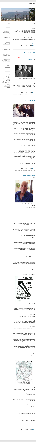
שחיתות (6, 84)
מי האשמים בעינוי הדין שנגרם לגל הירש (6, 53)
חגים (4, 80)
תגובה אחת (33, 28)
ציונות (9, 84)
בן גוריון (7, 79)
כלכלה (4, 81)
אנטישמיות (22, 94)
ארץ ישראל (4, 78)
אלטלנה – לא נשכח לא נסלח (30, 26)
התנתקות (7, 80)
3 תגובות (34, 177)
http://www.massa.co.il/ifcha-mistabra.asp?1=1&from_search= (28, 210)
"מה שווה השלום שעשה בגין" (30, 59)
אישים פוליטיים (7, 77)
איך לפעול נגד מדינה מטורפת (7, 31)
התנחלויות (14, 94)
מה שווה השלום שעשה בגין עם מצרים (28, 100)
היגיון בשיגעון (32, 3)
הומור (5, 79)
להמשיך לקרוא (33, 43)
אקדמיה (7, 78)
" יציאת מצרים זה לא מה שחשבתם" (29, 175)
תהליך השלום (16, 170)
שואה (7, 84)
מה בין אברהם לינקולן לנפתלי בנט (6, 59)
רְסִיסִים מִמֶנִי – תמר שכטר (7, 67)
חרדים (9, 81)
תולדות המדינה (7, 86)
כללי (3, 81)
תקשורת (8, 87)
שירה (4, 84)
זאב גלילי (31, 94)
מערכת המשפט (4, 82)
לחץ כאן (33, 45)
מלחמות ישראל (20, 170)
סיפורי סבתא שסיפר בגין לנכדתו (29, 52)
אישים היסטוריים (7, 76)
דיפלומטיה (16, 94)
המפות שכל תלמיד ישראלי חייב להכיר (6, 43)
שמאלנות (8, 85)
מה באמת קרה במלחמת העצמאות (6, 55)
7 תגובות (34, 54)
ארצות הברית (19, 94)
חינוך (2, 80)
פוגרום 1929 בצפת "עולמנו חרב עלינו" (6, 54)
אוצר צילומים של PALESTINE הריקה (6, 44)
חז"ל (3, 80)
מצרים (18, 170)
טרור (8, 81)
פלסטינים (5, 83)
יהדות (6, 81)
